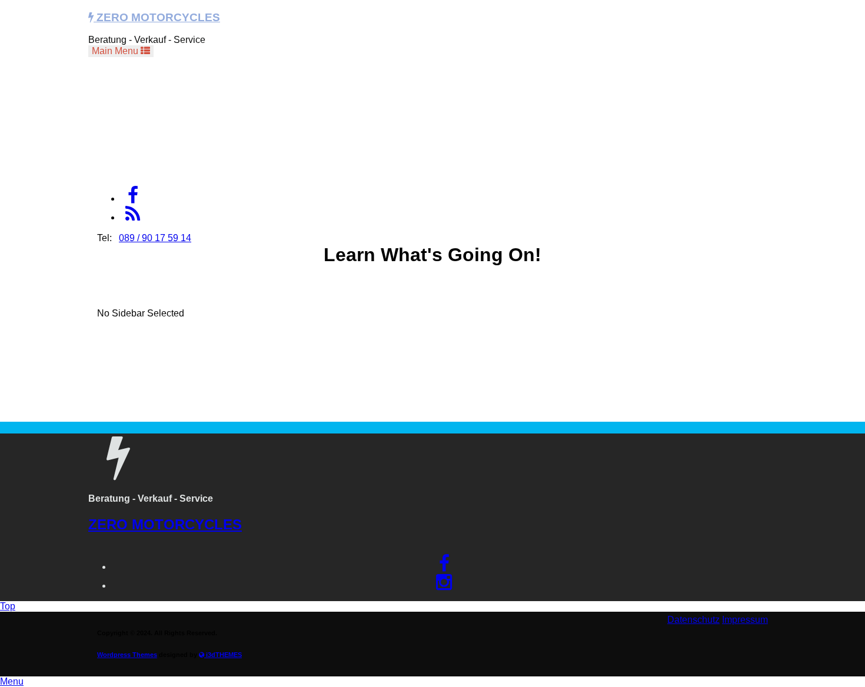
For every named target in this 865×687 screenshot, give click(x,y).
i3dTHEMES (223, 654)
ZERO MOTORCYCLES (157, 17)
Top (7, 606)
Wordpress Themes (127, 654)
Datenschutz (693, 620)
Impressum (745, 620)
